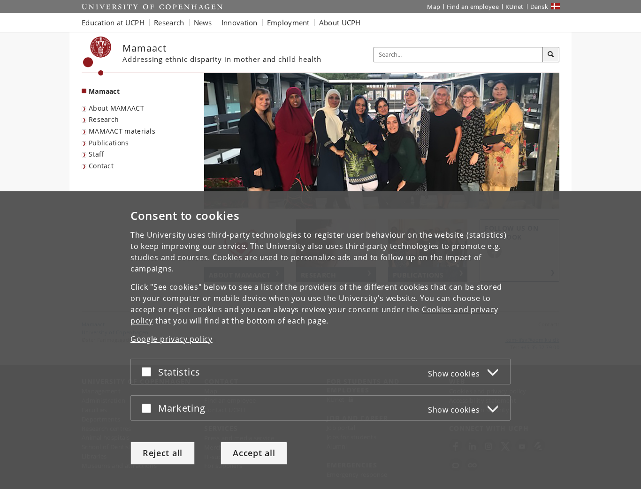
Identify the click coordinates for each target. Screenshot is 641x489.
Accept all (254, 453)
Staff (96, 154)
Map (433, 6)
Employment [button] (288, 22)
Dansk (539, 6)
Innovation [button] (239, 22)
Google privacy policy (171, 339)
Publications (109, 142)
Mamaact (104, 91)
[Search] (550, 55)
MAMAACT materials (122, 131)
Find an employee (473, 6)
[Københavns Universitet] (97, 56)
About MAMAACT (116, 108)
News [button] (203, 22)
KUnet (514, 6)
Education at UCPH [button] (113, 22)
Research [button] (169, 22)
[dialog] (320, 340)
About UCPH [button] (340, 22)
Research (104, 119)
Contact (101, 165)
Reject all (163, 453)
